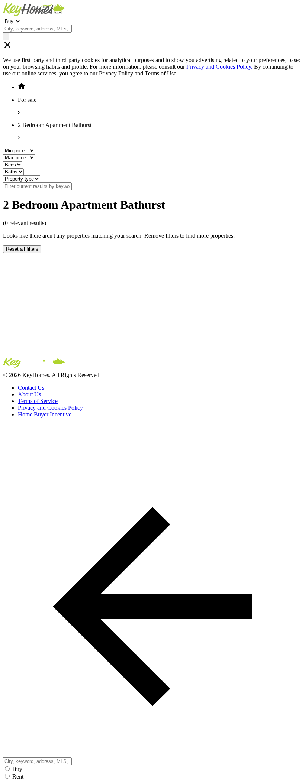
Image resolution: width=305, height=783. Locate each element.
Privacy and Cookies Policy (50, 408)
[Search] (6, 36)
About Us (29, 394)
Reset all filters (22, 249)
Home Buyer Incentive (44, 414)
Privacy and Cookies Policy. (219, 67)
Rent (17, 776)
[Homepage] (152, 10)
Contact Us (31, 387)
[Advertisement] (152, 305)
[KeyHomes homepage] (152, 364)
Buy (17, 769)
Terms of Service (38, 401)
